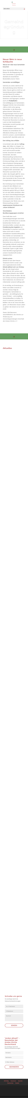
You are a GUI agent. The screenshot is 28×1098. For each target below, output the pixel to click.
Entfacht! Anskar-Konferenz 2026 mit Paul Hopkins (12, 515)
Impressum (13, 1081)
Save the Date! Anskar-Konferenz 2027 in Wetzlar (12, 369)
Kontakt (17, 1083)
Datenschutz (10, 1083)
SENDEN (14, 1025)
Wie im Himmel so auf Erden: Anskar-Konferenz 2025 (13, 660)
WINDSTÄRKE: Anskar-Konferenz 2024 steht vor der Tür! (13, 951)
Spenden (20, 1081)
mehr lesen (7, 394)
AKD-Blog (6, 1081)
